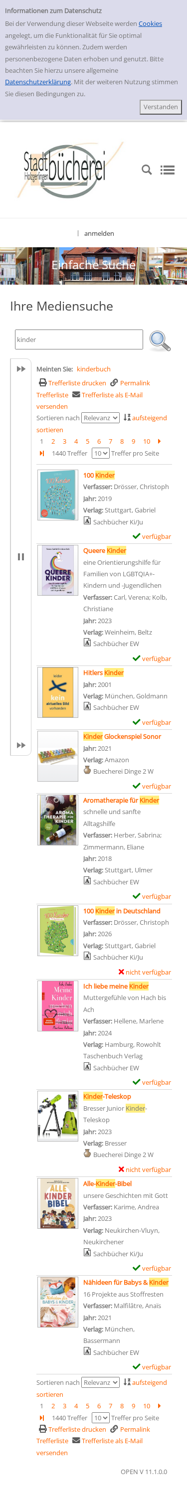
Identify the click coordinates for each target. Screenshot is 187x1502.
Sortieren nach (58, 417)
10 (146, 441)
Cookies (150, 23)
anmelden (99, 233)
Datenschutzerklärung (38, 81)
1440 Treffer (69, 453)
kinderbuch (94, 368)
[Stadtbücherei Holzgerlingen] (70, 169)
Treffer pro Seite (135, 453)
